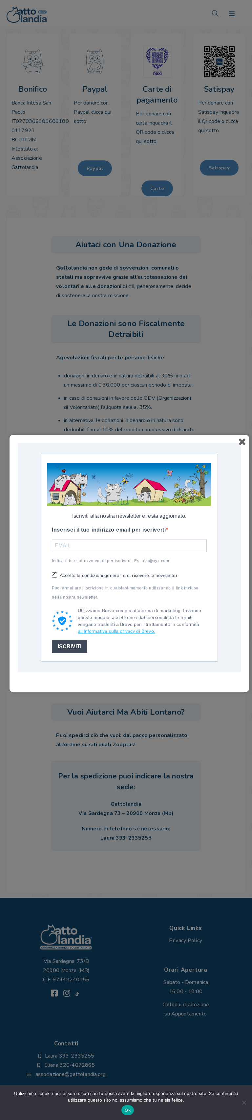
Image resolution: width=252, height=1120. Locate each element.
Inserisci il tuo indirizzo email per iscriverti (109, 530)
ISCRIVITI (69, 646)
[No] (244, 1102)
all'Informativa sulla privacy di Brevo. (116, 631)
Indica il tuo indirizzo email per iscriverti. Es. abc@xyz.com (110, 561)
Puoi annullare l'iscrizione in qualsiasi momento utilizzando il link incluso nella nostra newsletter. (125, 593)
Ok (128, 1110)
